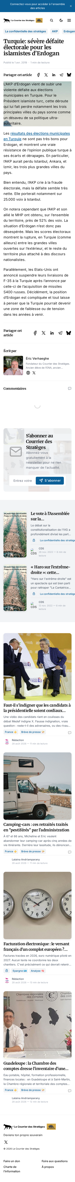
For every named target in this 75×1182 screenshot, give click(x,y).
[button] (52, 20)
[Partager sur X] (46, 75)
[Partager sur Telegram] (61, 75)
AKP (55, 31)
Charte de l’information (11, 1169)
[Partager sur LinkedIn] (53, 75)
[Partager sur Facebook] (38, 75)
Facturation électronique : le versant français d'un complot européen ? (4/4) (36, 949)
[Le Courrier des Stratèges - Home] (23, 20)
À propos (48, 1167)
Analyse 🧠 (37, 970)
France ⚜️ (11, 731)
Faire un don (11, 1161)
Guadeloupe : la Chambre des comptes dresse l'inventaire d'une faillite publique (34, 1069)
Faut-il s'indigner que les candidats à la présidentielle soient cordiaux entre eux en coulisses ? (37, 711)
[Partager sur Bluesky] (69, 75)
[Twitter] (34, 373)
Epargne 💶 (20, 970)
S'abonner (53, 480)
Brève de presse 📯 (32, 731)
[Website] (28, 373)
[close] (71, 6)
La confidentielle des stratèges (25, 31)
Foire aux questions (55, 1161)
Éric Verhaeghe (37, 358)
